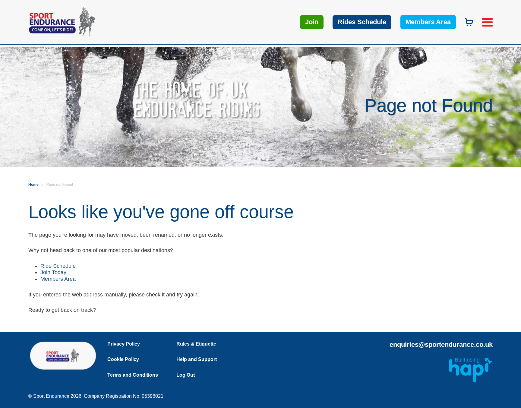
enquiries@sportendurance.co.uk (441, 344)
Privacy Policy (123, 343)
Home (33, 184)
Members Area (428, 22)
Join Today (54, 272)
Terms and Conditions (132, 375)
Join (311, 22)
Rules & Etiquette (196, 343)
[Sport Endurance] (79, 34)
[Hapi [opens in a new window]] (470, 381)
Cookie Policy (123, 359)
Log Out (185, 375)
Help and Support (196, 359)
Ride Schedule (58, 266)
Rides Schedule (362, 22)
